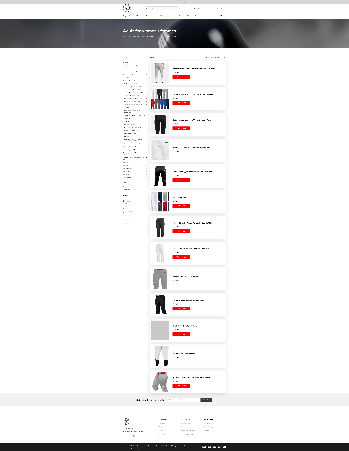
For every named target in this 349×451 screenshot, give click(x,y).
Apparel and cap (133, 37)
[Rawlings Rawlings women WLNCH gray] (160, 279)
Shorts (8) (127, 118)
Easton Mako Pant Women (184, 353)
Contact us (162, 431)
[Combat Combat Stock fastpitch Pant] (160, 330)
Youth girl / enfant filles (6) (133, 96)
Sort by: (207, 57)
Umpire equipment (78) (129, 150)
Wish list (206, 431)
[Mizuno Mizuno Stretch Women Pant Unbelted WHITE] (160, 253)
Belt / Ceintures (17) (129, 124)
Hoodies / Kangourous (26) (131, 130)
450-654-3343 (129, 428)
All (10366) (126, 63)
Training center (150, 16)
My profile (207, 423)
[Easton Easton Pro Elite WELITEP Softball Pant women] (160, 99)
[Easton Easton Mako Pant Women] (160, 356)
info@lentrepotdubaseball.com (134, 431)
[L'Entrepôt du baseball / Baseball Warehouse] (127, 11)
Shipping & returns (187, 434)
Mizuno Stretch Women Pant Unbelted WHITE (192, 249)
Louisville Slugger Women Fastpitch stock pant (192, 171)
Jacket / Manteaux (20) (130, 133)
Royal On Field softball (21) (130, 66)
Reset (126, 223)
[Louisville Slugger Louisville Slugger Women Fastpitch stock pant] (160, 176)
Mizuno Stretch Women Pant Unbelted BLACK (192, 223)
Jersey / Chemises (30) (130, 147)
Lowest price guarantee (188, 431)
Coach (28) (126, 78)
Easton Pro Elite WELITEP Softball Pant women (193, 94)
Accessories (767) (128, 75)
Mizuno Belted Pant (181, 197)
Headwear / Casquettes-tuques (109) (134, 99)
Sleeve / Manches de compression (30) (134, 115)
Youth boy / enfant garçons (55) (134, 87)
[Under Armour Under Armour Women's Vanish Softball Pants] (160, 124)
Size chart (162, 434)
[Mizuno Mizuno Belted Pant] (160, 201)
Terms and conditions (187, 427)
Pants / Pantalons (147, 37)
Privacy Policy (185, 423)
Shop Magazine (200, 16)
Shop (124, 16)
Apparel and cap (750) (129, 81)
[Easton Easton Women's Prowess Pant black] (160, 304)
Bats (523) (126, 174)
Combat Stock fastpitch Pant (185, 326)
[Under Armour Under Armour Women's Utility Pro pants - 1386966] (160, 73)
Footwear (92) (127, 168)
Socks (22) (127, 121)
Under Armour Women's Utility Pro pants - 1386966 (195, 68)
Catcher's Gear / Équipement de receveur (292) (134, 158)
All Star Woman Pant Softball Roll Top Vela (191, 377)
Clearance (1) (126, 69)
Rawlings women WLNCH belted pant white (191, 148)
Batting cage (163, 16)
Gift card (189, 16)
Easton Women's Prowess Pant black (188, 300)
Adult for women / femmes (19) (135, 93)
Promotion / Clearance (136, 16)
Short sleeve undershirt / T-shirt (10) (134, 144)
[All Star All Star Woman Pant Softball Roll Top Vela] (160, 382)
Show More (127, 218)
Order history (208, 427)
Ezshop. (142, 448)
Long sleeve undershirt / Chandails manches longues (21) (133, 140)
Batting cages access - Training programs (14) (134, 153)
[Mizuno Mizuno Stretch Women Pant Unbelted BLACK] (160, 227)
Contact (181, 16)
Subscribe (206, 400)
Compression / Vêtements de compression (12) (132, 111)
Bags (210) (126, 165)
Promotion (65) (127, 177)
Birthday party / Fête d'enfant (130, 72)
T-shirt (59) (127, 108)
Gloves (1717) (127, 171)
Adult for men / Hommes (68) (133, 90)
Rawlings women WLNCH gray (186, 276)
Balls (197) (126, 162)
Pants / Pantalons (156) (130, 84)
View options (181, 77)
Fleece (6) (127, 136)
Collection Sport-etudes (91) (132, 102)
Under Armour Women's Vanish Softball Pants (192, 120)
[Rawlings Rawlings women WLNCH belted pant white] (160, 150)
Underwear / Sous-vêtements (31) (133, 127)
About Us (173, 16)
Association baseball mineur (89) (133, 105)
